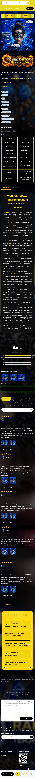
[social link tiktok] (28, 769)
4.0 (5, 403)
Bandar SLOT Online (12, 274)
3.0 (12, 403)
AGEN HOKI (5, 95)
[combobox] (17, 409)
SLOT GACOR (5, 105)
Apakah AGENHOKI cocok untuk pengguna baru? (16, 654)
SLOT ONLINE (5, 102)
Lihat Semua (8, 604)
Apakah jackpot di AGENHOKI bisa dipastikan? (15, 664)
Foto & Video (17, 398)
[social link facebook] (25, 769)
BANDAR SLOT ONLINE (7, 119)
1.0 (28, 403)
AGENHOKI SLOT (6, 122)
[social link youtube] (22, 769)
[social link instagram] (19, 769)
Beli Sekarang (7, 774)
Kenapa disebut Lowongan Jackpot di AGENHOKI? (14, 635)
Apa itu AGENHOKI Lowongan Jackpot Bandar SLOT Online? (15, 625)
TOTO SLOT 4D (5, 115)
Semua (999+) (6, 398)
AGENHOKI (5, 91)
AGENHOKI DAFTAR (23, 748)
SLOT (3, 98)
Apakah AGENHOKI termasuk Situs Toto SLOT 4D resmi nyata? (16, 644)
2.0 (20, 403)
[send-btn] (31, 737)
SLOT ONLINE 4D (6, 112)
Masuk (3, 134)
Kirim (26, 718)
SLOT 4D (3, 746)
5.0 (26, 398)
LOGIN (26, 16)
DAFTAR (9, 16)
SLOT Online (13, 243)
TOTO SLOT (5, 108)
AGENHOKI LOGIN (23, 746)
